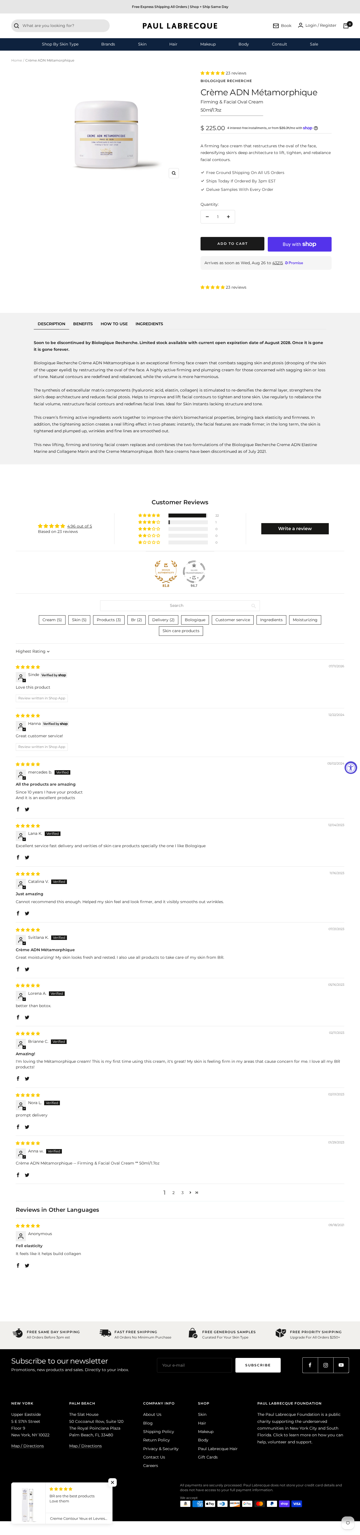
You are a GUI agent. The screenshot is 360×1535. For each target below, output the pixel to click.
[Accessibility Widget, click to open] (351, 767)
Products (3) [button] (109, 619)
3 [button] (182, 1192)
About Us (152, 1414)
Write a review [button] (295, 528)
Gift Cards (208, 1457)
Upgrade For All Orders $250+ (315, 1337)
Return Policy (156, 1440)
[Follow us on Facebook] (310, 1365)
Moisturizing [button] (305, 619)
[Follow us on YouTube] (341, 1365)
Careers (150, 1465)
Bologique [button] (195, 619)
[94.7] (194, 571)
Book (286, 25)
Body (243, 44)
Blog (148, 1423)
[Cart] (346, 25)
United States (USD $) (33, 1495)
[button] (213, 73)
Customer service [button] (232, 619)
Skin (142, 44)
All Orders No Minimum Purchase (142, 1337)
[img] (28, 667)
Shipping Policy (158, 1431)
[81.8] (166, 571)
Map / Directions (27, 1445)
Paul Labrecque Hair (218, 1448)
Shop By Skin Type (60, 44)
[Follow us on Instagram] (325, 1365)
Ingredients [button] (271, 619)
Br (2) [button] (136, 619)
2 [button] (173, 1192)
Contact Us (154, 1457)
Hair (173, 44)
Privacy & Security (161, 1448)
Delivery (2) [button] (163, 619)
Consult (279, 44)
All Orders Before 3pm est (48, 1337)
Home (16, 60)
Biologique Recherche (226, 81)
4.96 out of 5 (79, 526)
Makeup (208, 44)
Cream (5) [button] (52, 619)
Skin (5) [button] (79, 619)
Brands (108, 44)
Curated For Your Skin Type (225, 1337)
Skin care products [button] (181, 630)
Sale (314, 44)
